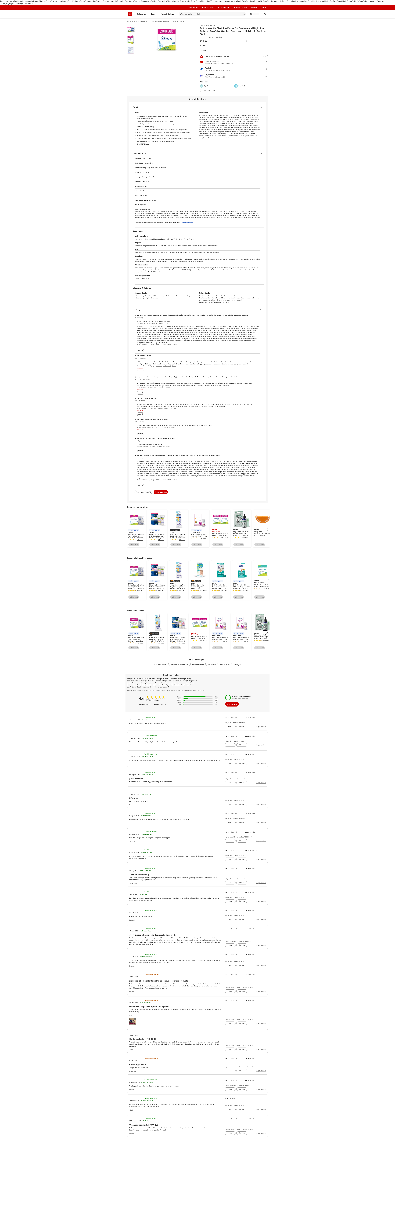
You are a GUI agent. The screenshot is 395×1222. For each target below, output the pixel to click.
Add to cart (205, 50)
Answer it (140, 350)
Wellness (169, 1)
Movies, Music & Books (233, 1)
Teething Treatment (179, 21)
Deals (294, 1)
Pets (159, 1)
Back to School (19, 1)
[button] (206, 37)
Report (167, 323)
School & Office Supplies (182, 1)
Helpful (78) (159, 480)
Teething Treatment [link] (161, 664)
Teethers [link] (236, 664)
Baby (127, 1)
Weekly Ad (355, 1)
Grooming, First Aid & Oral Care (160, 21)
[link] (206, 37)
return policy (209, 302)
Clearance (300, 1)
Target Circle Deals (344, 1)
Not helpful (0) (167, 344)
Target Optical (287, 1)
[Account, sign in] (254, 14)
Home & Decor (67, 1)
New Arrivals (308, 1)
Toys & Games (196, 1)
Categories (141, 14)
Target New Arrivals (7, 1)
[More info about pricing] (247, 41)
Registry (9, 3)
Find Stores (32, 3)
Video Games (220, 1)
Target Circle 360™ (224, 7)
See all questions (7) (143, 492)
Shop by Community (274, 1)
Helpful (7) (158, 427)
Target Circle (23, 3)
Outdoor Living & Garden (94, 1)
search (244, 14)
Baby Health (143, 21)
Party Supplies (247, 1)
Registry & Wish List (240, 7)
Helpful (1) (160, 408)
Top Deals (333, 1)
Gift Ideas (256, 1)
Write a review (232, 704)
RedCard (15, 3)
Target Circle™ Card (208, 7)
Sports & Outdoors (151, 1)
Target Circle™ (193, 7)
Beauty (131, 1)
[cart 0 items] (265, 14)
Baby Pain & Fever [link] (225, 664)
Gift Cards (263, 1)
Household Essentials (117, 1)
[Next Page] (267, 529)
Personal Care (139, 1)
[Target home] (130, 14)
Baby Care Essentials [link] (198, 664)
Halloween (35, 1)
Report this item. (188, 223)
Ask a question (161, 492)
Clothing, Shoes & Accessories (50, 1)
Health (163, 1)
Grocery (106, 1)
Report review (261, 726)
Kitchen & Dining (78, 1)
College (28, 1)
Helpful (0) (152, 323)
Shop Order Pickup (366, 1)
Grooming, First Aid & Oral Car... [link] (179, 664)
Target (129, 21)
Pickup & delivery (167, 14)
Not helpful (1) (160, 323)
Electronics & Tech (208, 1)
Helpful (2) (152, 446)
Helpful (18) (159, 344)
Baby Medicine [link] (212, 664)
